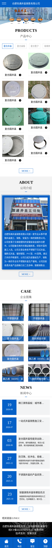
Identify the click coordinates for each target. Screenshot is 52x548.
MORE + (26, 171)
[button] (23, 22)
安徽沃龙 (31, 533)
